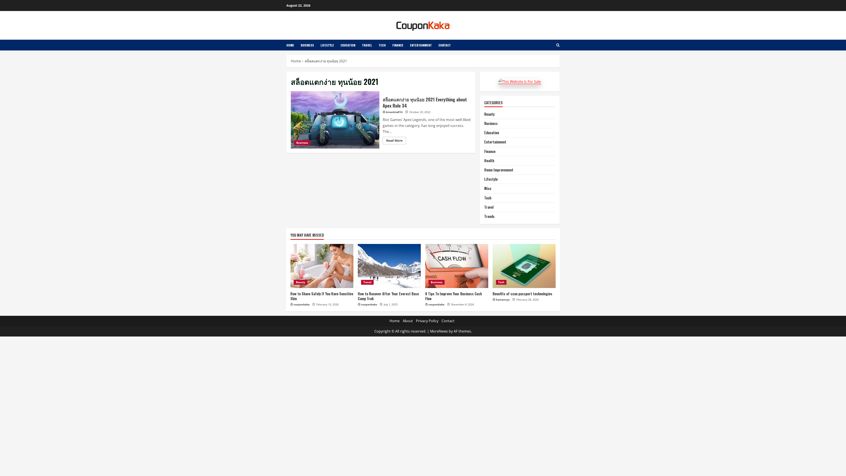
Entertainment (421, 45)
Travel (367, 45)
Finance (397, 45)
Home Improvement (498, 170)
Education (348, 45)
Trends (489, 216)
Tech (382, 45)
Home (290, 45)
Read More (396, 141)
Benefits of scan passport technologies (522, 293)
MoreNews (439, 331)
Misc (487, 188)
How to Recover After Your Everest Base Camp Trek (388, 296)
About (408, 320)
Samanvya (503, 299)
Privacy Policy (427, 320)
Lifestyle (327, 45)
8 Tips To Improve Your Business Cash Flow (453, 296)
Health (489, 160)
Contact (444, 45)
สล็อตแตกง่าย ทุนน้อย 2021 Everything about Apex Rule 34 (335, 120)
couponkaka (302, 304)
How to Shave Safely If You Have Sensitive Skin (321, 296)
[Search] (558, 45)
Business (307, 45)
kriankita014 (394, 112)
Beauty (489, 114)
